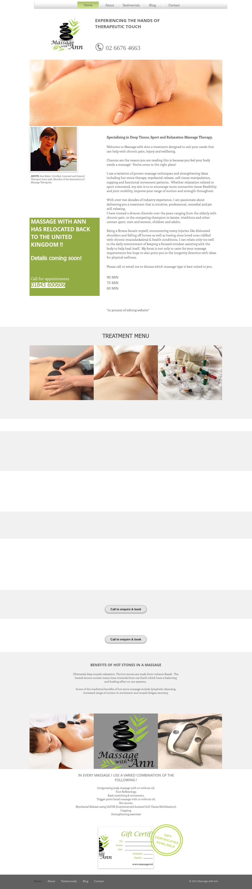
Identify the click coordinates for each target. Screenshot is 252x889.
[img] (62, 372)
